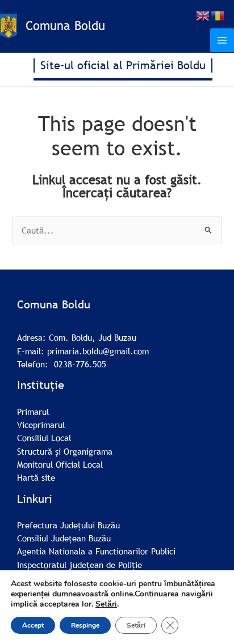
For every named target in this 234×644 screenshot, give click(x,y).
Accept (33, 625)
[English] (203, 14)
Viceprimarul (41, 424)
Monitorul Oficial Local (60, 464)
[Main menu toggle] (222, 40)
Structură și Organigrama (64, 451)
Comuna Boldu (65, 25)
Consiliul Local (44, 437)
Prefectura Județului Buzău (68, 525)
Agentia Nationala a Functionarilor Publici (96, 551)
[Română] (218, 14)
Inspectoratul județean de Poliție (79, 564)
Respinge (85, 625)
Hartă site (36, 477)
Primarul (33, 411)
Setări (106, 604)
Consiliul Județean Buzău (64, 538)
